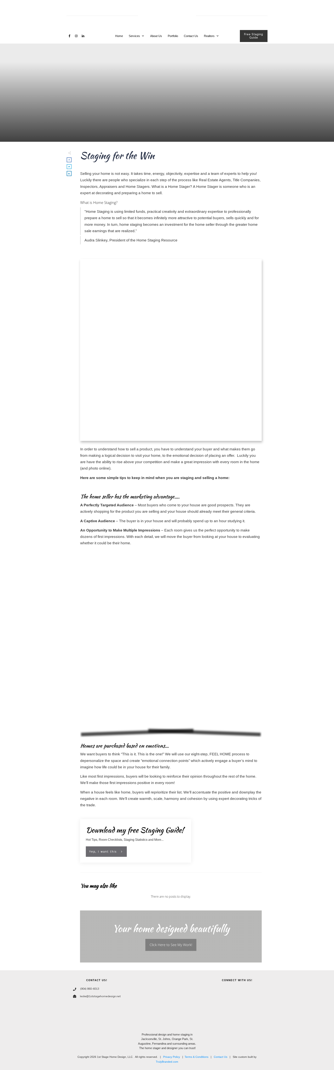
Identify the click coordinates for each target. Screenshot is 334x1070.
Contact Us (220, 1056)
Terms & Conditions (196, 1056)
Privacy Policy (171, 1056)
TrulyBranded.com (167, 1061)
